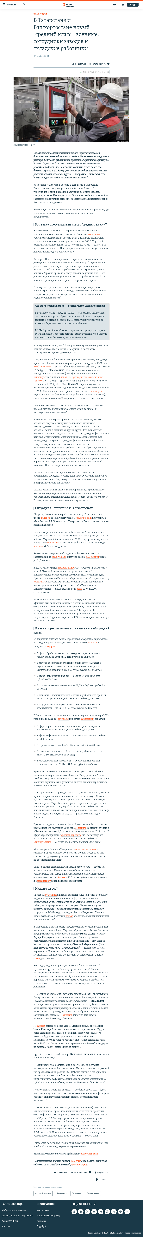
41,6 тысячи (92, 557)
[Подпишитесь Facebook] (80, 1211)
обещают (62, 877)
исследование (95, 234)
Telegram (76, 1161)
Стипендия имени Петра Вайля (17, 1216)
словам (41, 1026)
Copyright (41, 1226)
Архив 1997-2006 (10, 1221)
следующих (87, 719)
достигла (38, 546)
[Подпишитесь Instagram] (107, 1211)
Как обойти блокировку (48, 1216)
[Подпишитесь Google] (74, 1211)
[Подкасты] (120, 1211)
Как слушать (43, 1211)
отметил (67, 1015)
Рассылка (41, 1221)
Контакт (6, 1226)
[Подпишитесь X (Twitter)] (87, 1211)
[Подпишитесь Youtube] (94, 1211)
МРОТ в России (42, 367)
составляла (53, 543)
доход (63, 377)
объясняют (51, 895)
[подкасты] (123, 5)
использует (40, 377)
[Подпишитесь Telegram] (100, 1211)
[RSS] (113, 1211)
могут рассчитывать (85, 849)
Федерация (40, 14)
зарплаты (63, 719)
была (79, 589)
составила (80, 828)
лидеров (45, 518)
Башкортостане (42, 842)
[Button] (79, 64)
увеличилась (59, 557)
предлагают (44, 881)
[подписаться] (127, 1211)
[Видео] (114, 5)
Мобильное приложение (14, 1211)
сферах (51, 646)
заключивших (84, 518)
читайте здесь (79, 1165)
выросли (92, 643)
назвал (69, 916)
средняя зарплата (71, 835)
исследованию (66, 568)
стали (37, 958)
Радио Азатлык (89, 1154)
